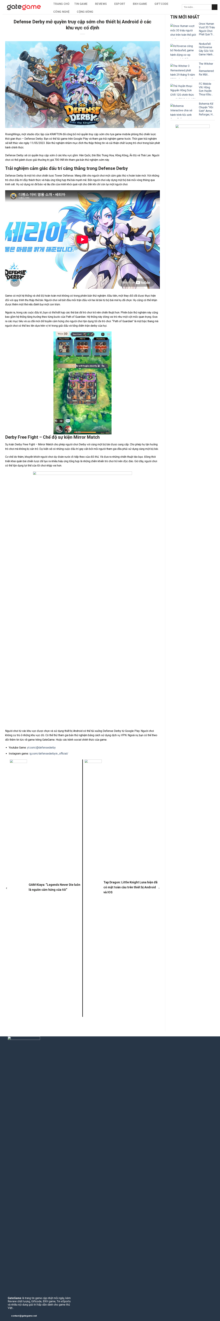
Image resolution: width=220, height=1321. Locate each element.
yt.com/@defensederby (41, 747)
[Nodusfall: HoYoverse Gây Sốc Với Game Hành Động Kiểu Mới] (183, 51)
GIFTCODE (161, 3)
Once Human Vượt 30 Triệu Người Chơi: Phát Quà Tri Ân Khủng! (207, 29)
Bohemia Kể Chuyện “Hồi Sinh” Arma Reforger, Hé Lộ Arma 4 (206, 109)
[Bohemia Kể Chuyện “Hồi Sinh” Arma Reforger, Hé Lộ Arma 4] (183, 111)
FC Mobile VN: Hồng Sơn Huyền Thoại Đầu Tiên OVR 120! (205, 89)
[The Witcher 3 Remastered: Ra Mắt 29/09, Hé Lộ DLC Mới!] (183, 71)
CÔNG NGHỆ (61, 11)
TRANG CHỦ (61, 3)
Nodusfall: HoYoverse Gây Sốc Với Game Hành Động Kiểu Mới (206, 49)
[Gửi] (214, 7)
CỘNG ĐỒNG (85, 11)
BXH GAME (140, 3)
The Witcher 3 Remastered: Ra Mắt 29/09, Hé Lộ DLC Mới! (207, 69)
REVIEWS (101, 3)
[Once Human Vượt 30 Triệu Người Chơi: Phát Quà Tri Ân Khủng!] (183, 31)
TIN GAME (81, 3)
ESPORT (119, 3)
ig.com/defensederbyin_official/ (48, 753)
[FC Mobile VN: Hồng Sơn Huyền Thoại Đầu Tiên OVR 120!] (183, 91)
